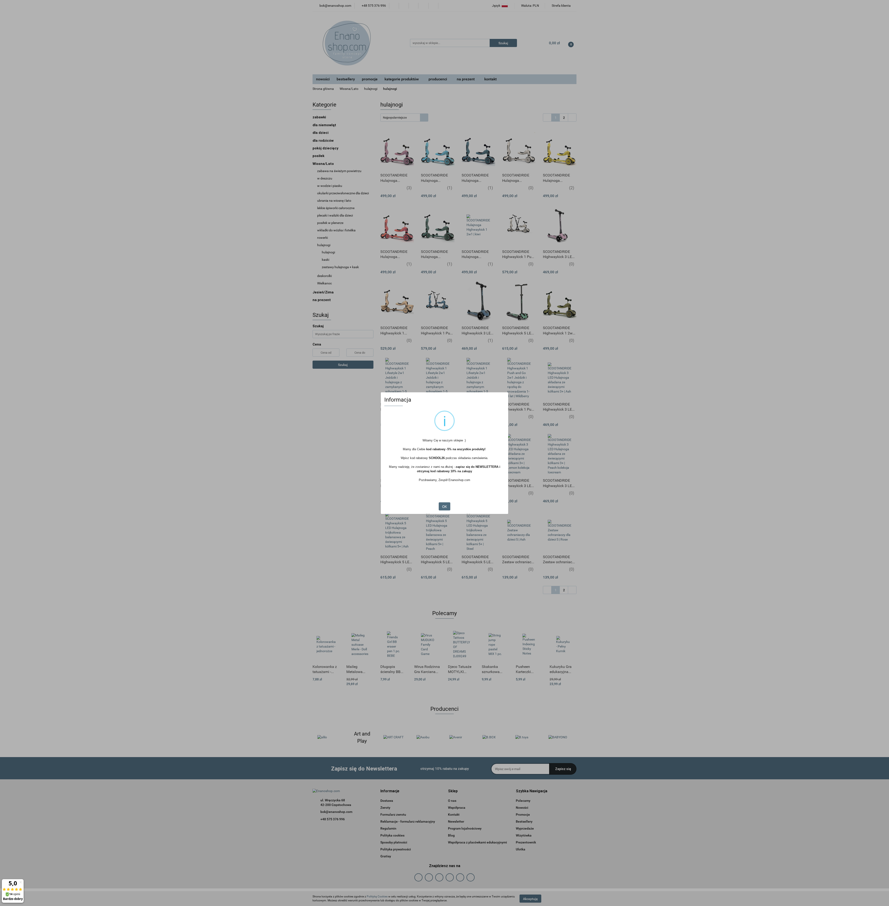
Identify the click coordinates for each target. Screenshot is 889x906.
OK (444, 506)
